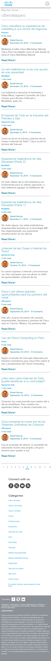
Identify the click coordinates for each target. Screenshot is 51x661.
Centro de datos (15, 506)
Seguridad (12, 563)
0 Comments (36, 43)
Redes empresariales (17, 553)
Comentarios (14, 604)
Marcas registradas (8, 607)
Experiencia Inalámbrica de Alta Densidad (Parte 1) (21, 204)
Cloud (10, 516)
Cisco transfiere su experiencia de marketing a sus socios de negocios (24, 27)
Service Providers (16, 569)
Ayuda (22, 604)
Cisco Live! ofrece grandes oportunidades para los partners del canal (24, 294)
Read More (7, 60)
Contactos (4, 604)
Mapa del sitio (31, 604)
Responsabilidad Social (18, 558)
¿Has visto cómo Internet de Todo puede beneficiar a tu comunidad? (23, 380)
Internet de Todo (15, 532)
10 (40, 467)
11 (45, 467)
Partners (12, 548)
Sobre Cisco (13, 579)
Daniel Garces (16, 40)
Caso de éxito (14, 500)
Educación (12, 527)
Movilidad (12, 542)
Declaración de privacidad (20, 606)
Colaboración (14, 521)
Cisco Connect (14, 511)
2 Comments (36, 219)
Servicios (12, 574)
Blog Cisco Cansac (10, 10)
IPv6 (10, 537)
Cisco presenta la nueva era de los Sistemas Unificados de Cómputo (23, 423)
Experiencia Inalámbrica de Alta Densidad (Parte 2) (21, 160)
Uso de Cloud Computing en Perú (22, 338)
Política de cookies (37, 606)
